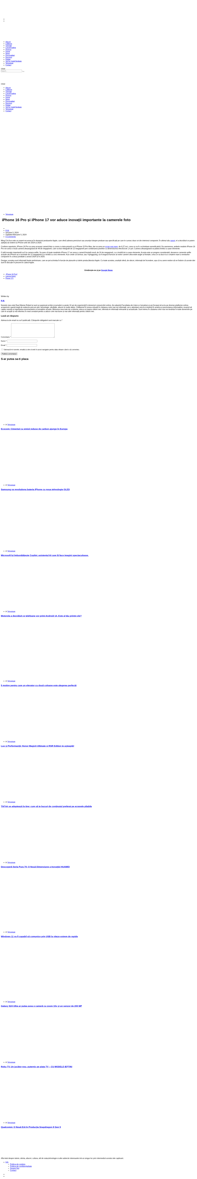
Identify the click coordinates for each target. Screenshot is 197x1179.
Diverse (8, 49)
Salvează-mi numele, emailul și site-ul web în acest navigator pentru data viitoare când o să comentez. (42, 350)
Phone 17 (9, 278)
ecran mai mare (111, 246)
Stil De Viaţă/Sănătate (13, 61)
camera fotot (10, 276)
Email (3, 345)
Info (6, 1162)
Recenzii (8, 57)
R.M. (7, 231)
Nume (4, 341)
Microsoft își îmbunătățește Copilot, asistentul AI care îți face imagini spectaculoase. (45, 555)
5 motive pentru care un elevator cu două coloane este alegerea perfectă (38, 685)
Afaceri (8, 42)
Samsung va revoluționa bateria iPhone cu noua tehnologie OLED (35, 489)
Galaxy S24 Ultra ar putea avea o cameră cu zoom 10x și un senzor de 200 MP (41, 1006)
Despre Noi (14, 1168)
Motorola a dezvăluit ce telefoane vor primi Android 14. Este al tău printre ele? (41, 616)
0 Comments (10, 237)
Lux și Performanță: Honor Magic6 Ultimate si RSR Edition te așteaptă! (37, 746)
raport (172, 241)
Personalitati (10, 55)
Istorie (7, 51)
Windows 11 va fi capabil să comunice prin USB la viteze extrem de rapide (39, 936)
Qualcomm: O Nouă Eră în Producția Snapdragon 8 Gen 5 (31, 1127)
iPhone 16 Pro (11, 274)
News (7, 53)
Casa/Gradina (10, 48)
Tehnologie (9, 63)
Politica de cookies (17, 1164)
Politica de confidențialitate (21, 1166)
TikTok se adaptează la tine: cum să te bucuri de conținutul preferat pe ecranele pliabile (46, 806)
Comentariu (6, 337)
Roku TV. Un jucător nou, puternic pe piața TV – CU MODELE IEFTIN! (36, 1066)
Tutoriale (8, 46)
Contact (8, 65)
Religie (7, 59)
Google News (107, 270)
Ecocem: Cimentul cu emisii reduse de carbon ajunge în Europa (34, 429)
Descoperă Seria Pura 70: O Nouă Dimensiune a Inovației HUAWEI (35, 867)
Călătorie (8, 44)
